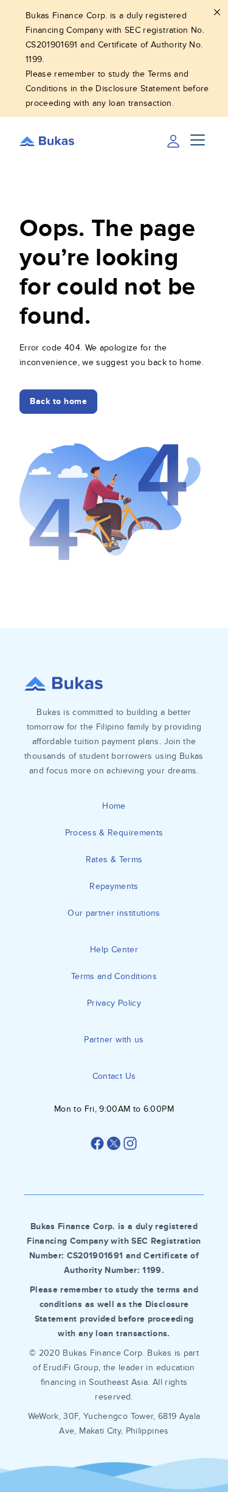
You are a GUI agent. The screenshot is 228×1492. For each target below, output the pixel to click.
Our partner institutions (113, 913)
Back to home (58, 401)
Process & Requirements (114, 833)
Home (113, 806)
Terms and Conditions (114, 976)
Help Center (114, 949)
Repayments (114, 886)
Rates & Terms (114, 859)
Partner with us (113, 1039)
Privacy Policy (114, 1003)
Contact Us (114, 1076)
